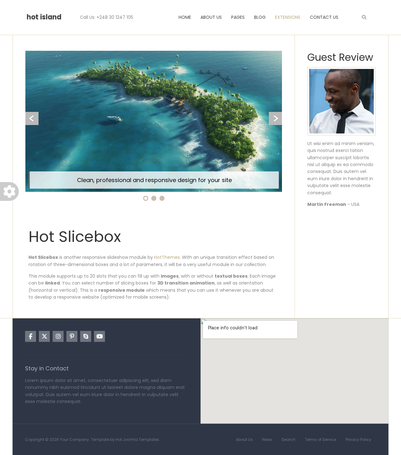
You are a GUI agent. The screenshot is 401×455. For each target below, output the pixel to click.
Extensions (287, 17)
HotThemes (167, 257)
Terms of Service (320, 439)
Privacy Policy (358, 439)
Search (288, 439)
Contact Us (324, 17)
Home (185, 17)
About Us (211, 17)
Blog (260, 17)
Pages (238, 17)
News (267, 439)
